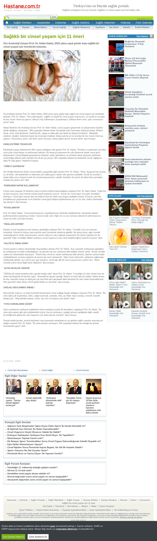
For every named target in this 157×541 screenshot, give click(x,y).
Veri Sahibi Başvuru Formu (126, 510)
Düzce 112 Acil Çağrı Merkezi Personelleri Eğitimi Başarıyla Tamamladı (135, 62)
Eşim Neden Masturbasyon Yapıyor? (25, 444)
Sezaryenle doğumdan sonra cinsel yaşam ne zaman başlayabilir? (39, 479)
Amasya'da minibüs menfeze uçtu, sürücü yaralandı (136, 128)
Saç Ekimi (114, 27)
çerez (52, 526)
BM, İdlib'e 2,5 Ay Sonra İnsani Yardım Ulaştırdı (137, 76)
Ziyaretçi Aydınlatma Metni (74, 510)
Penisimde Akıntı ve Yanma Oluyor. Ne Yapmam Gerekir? (35, 453)
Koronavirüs (145, 500)
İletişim (37, 10)
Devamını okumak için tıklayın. (131, 517)
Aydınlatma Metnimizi (67, 529)
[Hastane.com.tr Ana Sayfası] (6, 23)
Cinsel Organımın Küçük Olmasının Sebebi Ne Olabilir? (34, 432)
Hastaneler (43, 22)
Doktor (133, 500)
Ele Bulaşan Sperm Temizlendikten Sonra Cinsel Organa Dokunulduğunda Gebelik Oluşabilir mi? (54, 441)
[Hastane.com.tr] (21, 8)
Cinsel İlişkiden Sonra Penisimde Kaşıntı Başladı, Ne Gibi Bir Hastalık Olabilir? (45, 447)
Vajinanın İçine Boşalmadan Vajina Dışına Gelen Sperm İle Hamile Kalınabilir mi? (46, 426)
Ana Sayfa (8, 10)
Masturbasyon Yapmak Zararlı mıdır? (25, 438)
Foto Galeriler (144, 22)
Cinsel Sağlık (47, 370)
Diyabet (25, 27)
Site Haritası (28, 10)
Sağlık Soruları (73, 500)
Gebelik (126, 27)
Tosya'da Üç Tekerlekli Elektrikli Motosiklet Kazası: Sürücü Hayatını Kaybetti (137, 112)
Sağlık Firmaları (38, 500)
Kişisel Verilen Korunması (47, 510)
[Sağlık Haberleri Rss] (151, 36)
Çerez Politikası (26, 510)
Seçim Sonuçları (107, 506)
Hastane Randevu (109, 500)
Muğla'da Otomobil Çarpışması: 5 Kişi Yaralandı (135, 44)
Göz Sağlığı (12, 27)
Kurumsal (17, 10)
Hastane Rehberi (90, 500)
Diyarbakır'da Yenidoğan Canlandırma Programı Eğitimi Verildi (137, 145)
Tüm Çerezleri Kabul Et (13, 537)
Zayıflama (100, 27)
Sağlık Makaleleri (55, 500)
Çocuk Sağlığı (59, 27)
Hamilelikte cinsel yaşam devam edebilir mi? (28, 473)
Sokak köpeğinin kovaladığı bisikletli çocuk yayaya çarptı (138, 94)
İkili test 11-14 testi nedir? (19, 470)
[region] (78, 531)
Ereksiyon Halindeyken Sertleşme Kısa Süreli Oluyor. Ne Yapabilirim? (40, 435)
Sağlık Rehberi (22, 22)
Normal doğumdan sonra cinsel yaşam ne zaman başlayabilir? (37, 476)
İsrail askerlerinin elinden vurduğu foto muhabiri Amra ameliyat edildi (138, 161)
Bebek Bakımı (40, 27)
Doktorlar (60, 22)
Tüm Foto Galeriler (145, 196)
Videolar (126, 22)
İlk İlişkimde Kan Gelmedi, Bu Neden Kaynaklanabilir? (33, 429)
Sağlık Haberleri (105, 22)
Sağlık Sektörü (81, 22)
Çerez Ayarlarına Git (38, 537)
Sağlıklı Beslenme (81, 27)
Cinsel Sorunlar (82, 370)
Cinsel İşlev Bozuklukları (18, 370)
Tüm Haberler (142, 36)
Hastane (123, 500)
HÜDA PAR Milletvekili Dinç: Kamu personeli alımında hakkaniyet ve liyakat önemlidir (137, 180)
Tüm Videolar (147, 260)
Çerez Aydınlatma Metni (100, 510)
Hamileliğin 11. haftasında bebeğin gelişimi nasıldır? (32, 467)
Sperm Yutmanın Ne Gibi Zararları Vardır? (27, 450)
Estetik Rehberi (142, 27)
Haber (93, 506)
